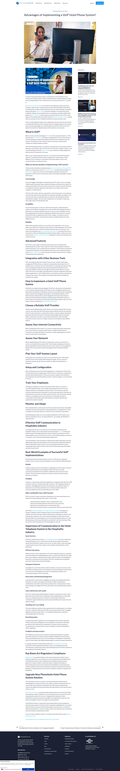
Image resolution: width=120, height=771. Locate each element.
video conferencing (35, 252)
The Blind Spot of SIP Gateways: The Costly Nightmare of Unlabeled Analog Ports (86, 87)
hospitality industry (48, 170)
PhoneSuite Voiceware (32, 692)
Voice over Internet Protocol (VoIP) (61, 168)
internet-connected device (41, 235)
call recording (40, 111)
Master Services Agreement (87, 769)
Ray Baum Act (29, 657)
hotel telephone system (50, 539)
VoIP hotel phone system (34, 105)
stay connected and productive (49, 231)
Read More (80, 96)
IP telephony (37, 137)
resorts (60, 431)
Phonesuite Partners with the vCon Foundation (87, 143)
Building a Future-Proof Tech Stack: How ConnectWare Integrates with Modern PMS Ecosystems (87, 115)
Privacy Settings (98, 769)
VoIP (65, 100)
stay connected (36, 115)
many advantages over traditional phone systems (45, 510)
